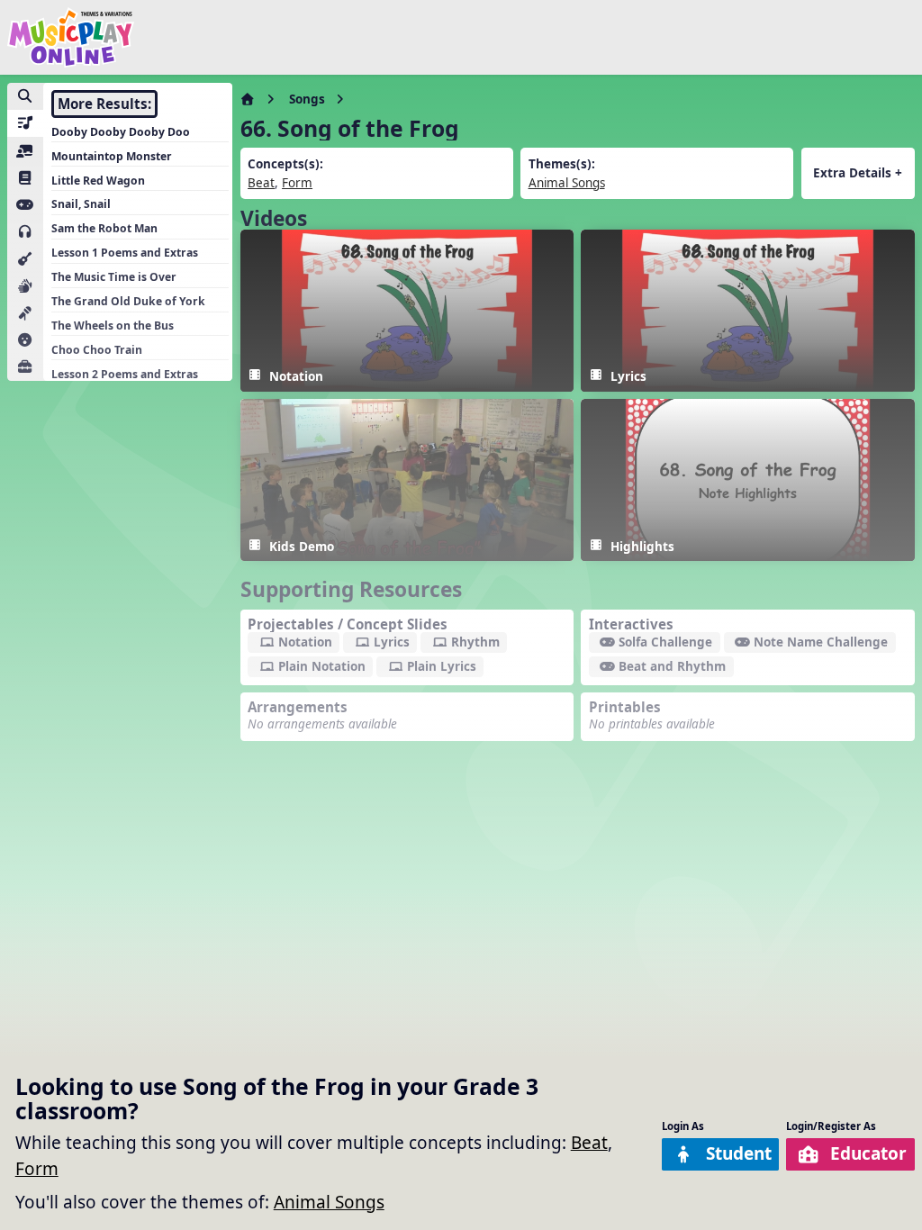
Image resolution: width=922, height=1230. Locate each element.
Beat (589, 1142)
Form (37, 1168)
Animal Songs (329, 1202)
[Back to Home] (70, 37)
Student (739, 1153)
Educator (868, 1153)
